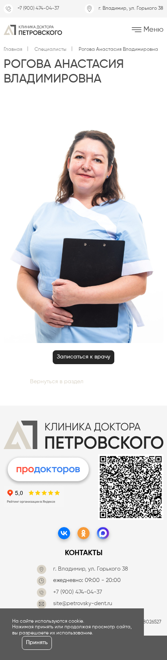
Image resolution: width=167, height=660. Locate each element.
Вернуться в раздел (57, 381)
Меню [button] (152, 29)
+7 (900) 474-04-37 (38, 8)
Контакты (84, 553)
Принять (37, 642)
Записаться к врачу (83, 357)
